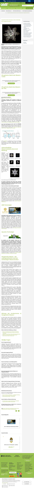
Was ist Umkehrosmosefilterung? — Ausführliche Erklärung (11, 394)
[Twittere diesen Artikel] (16, 411)
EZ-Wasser (9, 409)
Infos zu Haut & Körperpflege (27, 32)
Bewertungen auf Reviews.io (19, 467)
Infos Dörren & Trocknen (27, 29)
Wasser (4, 408)
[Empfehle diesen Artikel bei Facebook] (19, 411)
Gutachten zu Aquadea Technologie (11, 253)
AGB (9, 468)
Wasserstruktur (16, 408)
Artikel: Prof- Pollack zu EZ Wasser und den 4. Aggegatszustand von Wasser (11, 127)
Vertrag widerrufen (13, 472)
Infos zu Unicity (25, 31)
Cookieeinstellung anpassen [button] (27, 460)
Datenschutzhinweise (12, 466)
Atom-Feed (25, 43)
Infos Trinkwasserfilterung (27, 25)
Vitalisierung (7, 408)
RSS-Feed (24, 42)
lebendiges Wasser (13, 409)
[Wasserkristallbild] (11, 34)
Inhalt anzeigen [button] (11, 83)
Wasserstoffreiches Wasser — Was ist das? (9, 396)
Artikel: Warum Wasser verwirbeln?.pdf (8, 335)
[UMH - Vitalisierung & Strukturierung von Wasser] (11, 422)
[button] (19, 423)
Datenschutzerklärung (5, 482)
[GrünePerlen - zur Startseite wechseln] (4, 6)
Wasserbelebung (11, 408)
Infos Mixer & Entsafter (26, 23)
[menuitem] (11, 8)
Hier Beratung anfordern (4, 468)
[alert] (17, 483)
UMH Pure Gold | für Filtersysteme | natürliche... (11, 444)
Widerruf (10, 467)
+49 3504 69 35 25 (14, 5)
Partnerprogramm (19, 468)
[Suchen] (33, 5)
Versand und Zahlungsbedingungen (12, 465)
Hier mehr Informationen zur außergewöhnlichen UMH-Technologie (11, 122)
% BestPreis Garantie (20, 465)
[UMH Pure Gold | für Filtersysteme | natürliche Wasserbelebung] (11, 440)
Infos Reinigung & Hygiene (27, 33)
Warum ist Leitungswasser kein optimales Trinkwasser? (11, 331)
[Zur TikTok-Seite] (21, 476)
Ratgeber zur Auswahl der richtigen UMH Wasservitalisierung (11, 334)
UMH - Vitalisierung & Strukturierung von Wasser (11, 426)
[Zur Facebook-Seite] (18, 474)
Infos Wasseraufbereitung (27, 24)
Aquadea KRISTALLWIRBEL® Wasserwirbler (9, 401)
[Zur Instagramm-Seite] (18, 476)
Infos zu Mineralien (26, 30)
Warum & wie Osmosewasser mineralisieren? (9, 395)
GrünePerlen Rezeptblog (26, 34)
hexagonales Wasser (4, 409)
